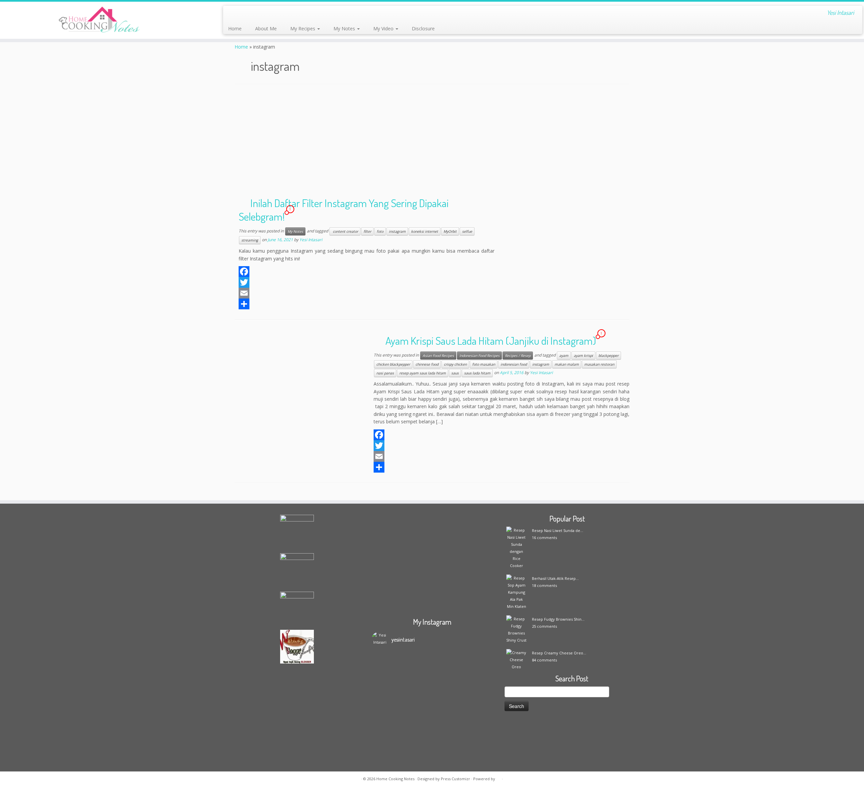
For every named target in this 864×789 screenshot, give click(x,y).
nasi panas (385, 373)
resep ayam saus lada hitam (422, 373)
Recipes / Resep (518, 355)
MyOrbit (450, 231)
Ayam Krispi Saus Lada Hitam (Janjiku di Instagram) (490, 340)
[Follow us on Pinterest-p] (296, 13)
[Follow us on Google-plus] (269, 13)
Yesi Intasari (310, 240)
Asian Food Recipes (438, 355)
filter (367, 231)
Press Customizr (455, 778)
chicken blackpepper (393, 364)
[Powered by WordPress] (498, 777)
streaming (249, 240)
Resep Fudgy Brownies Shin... (558, 619)
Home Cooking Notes (395, 778)
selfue (467, 231)
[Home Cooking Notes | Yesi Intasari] (99, 20)
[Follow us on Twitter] (260, 13)
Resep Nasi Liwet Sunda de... (557, 530)
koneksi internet (424, 231)
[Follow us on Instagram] (278, 13)
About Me (266, 28)
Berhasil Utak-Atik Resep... (555, 578)
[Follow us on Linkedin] (305, 13)
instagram (397, 231)
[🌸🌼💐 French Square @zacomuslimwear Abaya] (416, 680)
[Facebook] (366, 271)
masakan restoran (599, 364)
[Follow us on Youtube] (287, 13)
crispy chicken (455, 364)
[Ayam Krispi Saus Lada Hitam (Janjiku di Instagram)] (297, 371)
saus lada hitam (477, 373)
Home (235, 28)
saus (455, 373)
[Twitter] (366, 282)
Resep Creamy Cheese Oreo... (559, 652)
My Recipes (303, 28)
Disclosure (423, 28)
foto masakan (483, 364)
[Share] (366, 304)
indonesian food (514, 364)
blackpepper (608, 355)
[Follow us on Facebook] (250, 13)
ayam (563, 355)
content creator (345, 231)
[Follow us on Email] (241, 13)
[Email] (366, 293)
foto (380, 231)
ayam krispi (583, 355)
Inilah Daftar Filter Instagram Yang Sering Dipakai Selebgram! (344, 209)
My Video (384, 28)
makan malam (567, 364)
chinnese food (426, 364)
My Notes (344, 28)
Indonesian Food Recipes (479, 355)
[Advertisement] (432, 142)
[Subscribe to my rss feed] (232, 13)
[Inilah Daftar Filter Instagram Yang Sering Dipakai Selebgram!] (567, 234)
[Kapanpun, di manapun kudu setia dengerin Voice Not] (386, 695)
